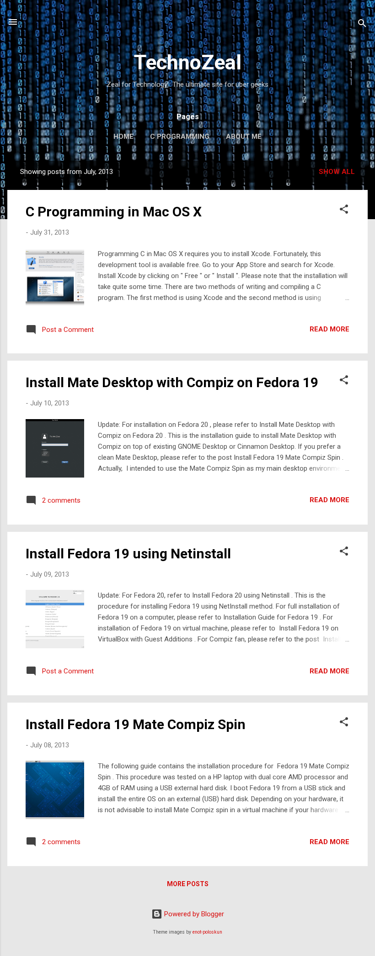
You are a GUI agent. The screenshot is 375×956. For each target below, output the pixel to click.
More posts (188, 884)
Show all (337, 172)
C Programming (179, 136)
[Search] (362, 25)
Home (123, 136)
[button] (343, 211)
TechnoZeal (187, 62)
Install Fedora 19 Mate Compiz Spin (136, 724)
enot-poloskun (207, 932)
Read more (329, 329)
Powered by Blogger (193, 914)
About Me (244, 136)
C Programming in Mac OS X (114, 212)
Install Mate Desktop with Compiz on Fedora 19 (172, 382)
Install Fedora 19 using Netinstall (128, 554)
